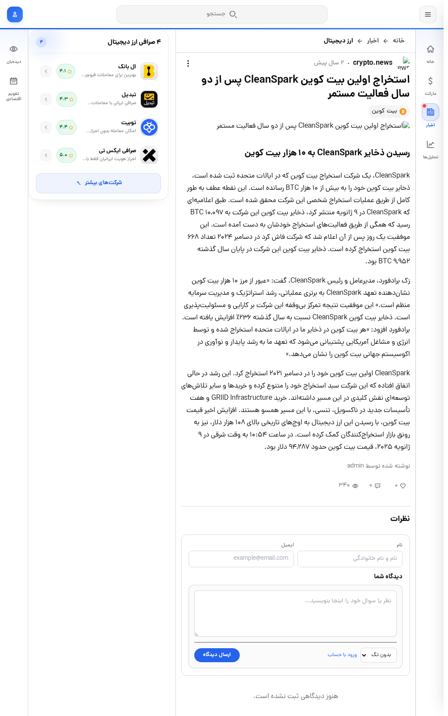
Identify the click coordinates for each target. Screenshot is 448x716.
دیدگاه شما (388, 577)
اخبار (373, 41)
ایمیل (287, 545)
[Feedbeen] (387, 14)
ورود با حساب (342, 655)
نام (399, 545)
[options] (188, 63)
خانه (399, 41)
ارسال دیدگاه (217, 655)
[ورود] (15, 14)
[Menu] (428, 14)
